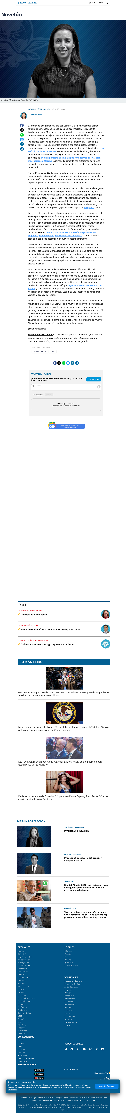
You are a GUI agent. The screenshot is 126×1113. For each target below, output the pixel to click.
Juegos (67, 1013)
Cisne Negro (23, 1061)
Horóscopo (69, 1019)
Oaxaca (67, 954)
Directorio (23, 1098)
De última (22, 1025)
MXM (20, 1016)
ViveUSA (68, 1011)
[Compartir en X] (22, 130)
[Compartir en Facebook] (22, 125)
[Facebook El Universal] (72, 1049)
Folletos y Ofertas (72, 984)
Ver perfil (34, 117)
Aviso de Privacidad (99, 1098)
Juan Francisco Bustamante (33, 640)
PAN (52, 351)
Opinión (23, 605)
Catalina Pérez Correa (39, 109)
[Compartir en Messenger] (22, 139)
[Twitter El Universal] (77, 1049)
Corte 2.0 (22, 954)
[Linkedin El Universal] (102, 1049)
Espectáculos (24, 1001)
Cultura (21, 1004)
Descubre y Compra (73, 981)
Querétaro (68, 963)
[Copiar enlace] (22, 144)
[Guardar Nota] (22, 149)
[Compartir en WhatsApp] (22, 135)
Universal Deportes (26, 998)
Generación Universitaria (69, 997)
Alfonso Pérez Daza (28, 625)
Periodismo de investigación (24, 961)
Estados (21, 983)
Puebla (67, 957)
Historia (34, 1101)
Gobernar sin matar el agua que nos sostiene (47, 644)
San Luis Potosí (71, 966)
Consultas (22, 1034)
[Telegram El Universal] (65, 1049)
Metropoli (22, 980)
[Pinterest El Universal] (96, 1049)
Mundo (21, 975)
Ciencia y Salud (24, 1013)
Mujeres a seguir (25, 957)
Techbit (21, 1019)
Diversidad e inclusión (34, 614)
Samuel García (40, 351)
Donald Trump (24, 977)
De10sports (69, 1005)
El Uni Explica (24, 966)
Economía (22, 995)
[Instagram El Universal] (90, 1049)
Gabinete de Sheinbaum (23, 970)
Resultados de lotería (70, 1023)
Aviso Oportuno (71, 987)
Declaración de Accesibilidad (51, 1101)
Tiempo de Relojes (26, 1058)
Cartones (22, 992)
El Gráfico (68, 1002)
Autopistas (22, 1031)
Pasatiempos (70, 1016)
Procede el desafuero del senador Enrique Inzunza (50, 629)
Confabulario (23, 1007)
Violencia (74, 1098)
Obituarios (68, 993)
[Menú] (107, 3)
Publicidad (84, 1098)
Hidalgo (67, 960)
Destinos (21, 1028)
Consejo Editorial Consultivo (41, 1098)
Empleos (68, 990)
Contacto (91, 1101)
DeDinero (68, 1008)
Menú (20, 1022)
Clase (20, 1041)
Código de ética (61, 1098)
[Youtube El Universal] (84, 1049)
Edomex (68, 951)
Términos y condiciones (75, 1101)
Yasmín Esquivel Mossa (30, 610)
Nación (21, 951)
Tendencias (23, 1010)
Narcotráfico (23, 986)
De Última (22, 1049)
